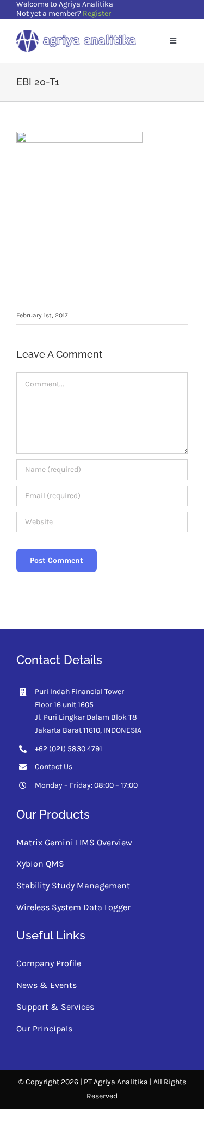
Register (97, 13)
